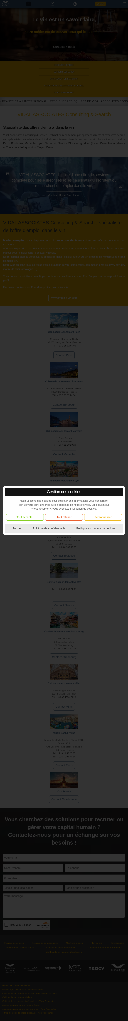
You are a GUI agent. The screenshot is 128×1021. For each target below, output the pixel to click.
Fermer (17, 528)
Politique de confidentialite (49, 528)
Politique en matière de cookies (95, 528)
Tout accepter (25, 517)
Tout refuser (64, 517)
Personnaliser (103, 517)
